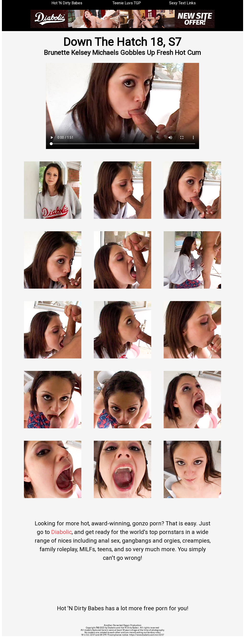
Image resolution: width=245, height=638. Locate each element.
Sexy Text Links (182, 3)
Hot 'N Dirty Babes (66, 3)
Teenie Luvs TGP (126, 3)
